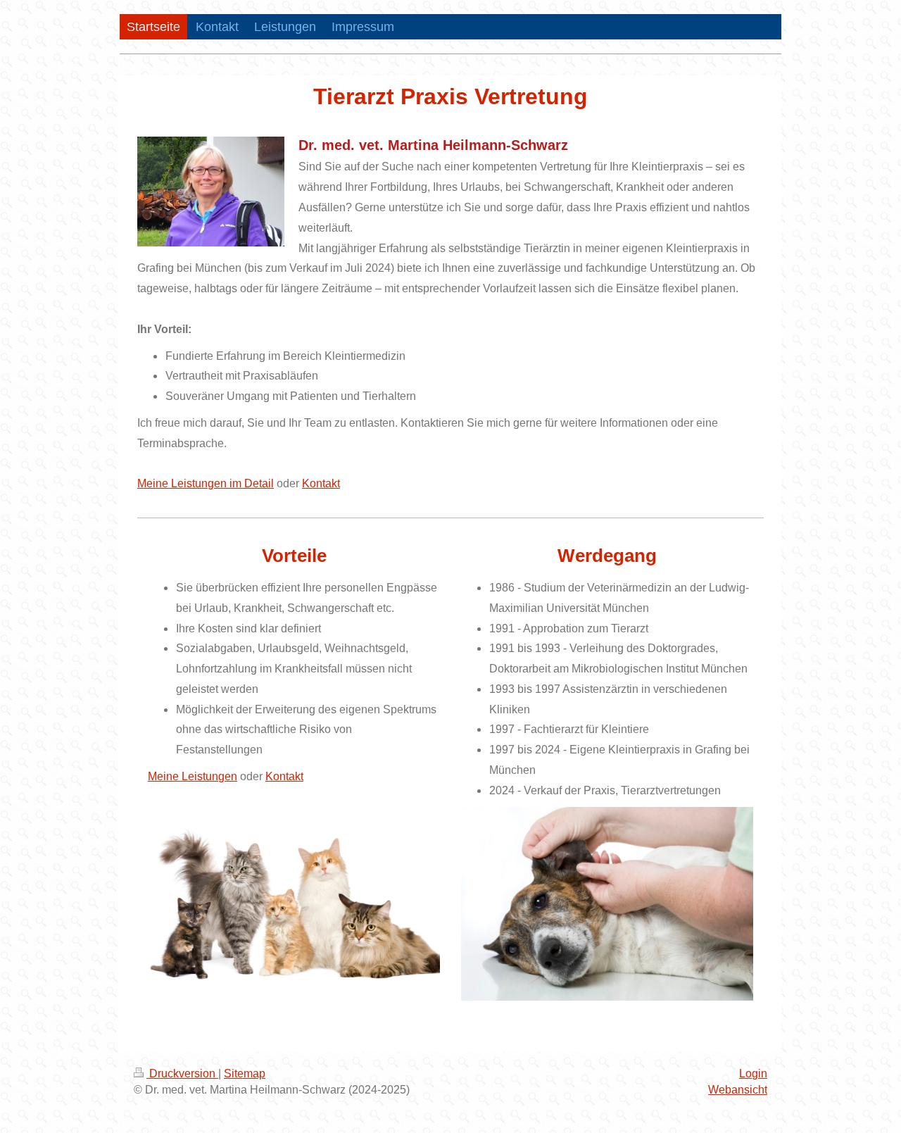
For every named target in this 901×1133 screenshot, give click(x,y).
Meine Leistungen (192, 776)
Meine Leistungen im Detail (205, 483)
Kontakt (321, 483)
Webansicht (737, 1090)
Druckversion (182, 1073)
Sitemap (244, 1073)
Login (753, 1073)
